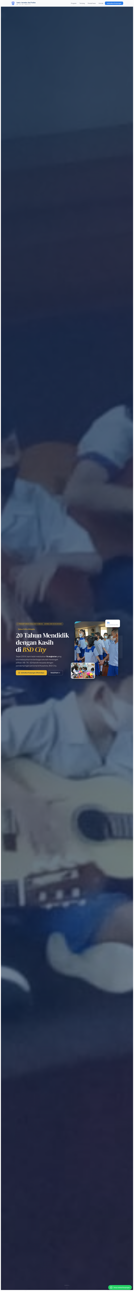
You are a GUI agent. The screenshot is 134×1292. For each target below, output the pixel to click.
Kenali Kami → (55, 673)
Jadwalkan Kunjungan (114, 3)
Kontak (101, 3)
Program (73, 3)
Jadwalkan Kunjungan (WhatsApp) (32, 673)
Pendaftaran (92, 3)
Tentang (82, 3)
